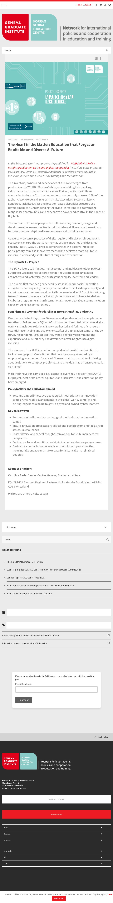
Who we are (7, 840)
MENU (5, 4)
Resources (7, 834)
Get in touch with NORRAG (56, 799)
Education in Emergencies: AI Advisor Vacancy (29, 593)
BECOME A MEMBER (56, 814)
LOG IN (79, 5)
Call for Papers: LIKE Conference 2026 (25, 577)
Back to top (103, 737)
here (110, 894)
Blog (5, 857)
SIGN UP (88, 5)
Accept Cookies (59, 898)
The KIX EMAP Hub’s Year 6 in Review (25, 561)
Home (6, 828)
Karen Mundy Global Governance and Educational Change (30, 635)
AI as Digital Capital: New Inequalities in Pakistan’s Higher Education (41, 585)
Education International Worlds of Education (24, 643)
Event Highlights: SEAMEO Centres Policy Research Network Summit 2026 (44, 569)
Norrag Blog (42, 139)
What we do (7, 851)
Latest (6, 863)
